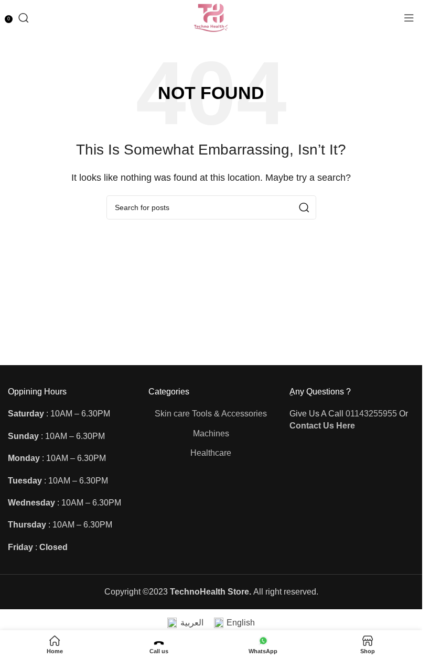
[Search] (23, 17)
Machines (211, 433)
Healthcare (210, 452)
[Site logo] (211, 17)
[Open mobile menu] (409, 17)
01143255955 (371, 413)
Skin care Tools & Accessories (211, 413)
